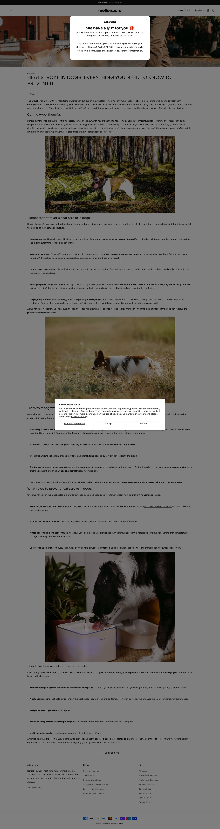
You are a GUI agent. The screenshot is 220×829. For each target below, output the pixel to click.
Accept (108, 423)
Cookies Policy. (79, 416)
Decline (143, 423)
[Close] (146, 19)
